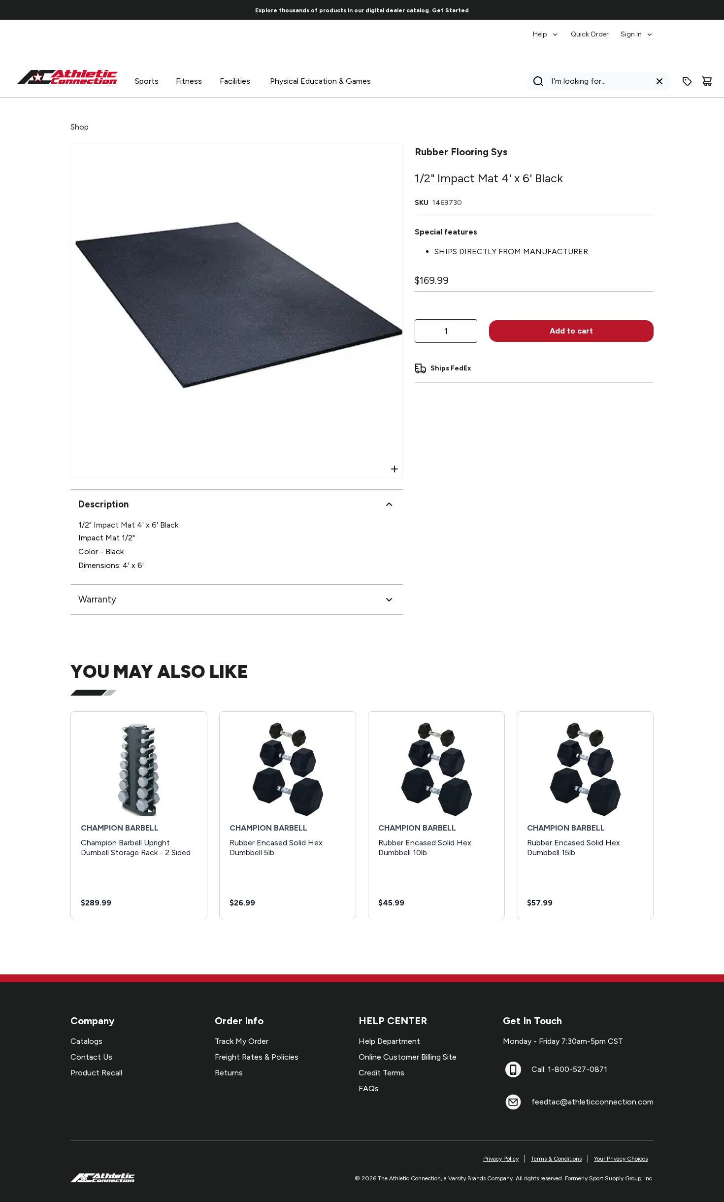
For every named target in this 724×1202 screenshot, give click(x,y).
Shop (79, 127)
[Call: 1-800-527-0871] (513, 1069)
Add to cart (571, 330)
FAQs (369, 1088)
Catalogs (86, 1041)
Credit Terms (381, 1072)
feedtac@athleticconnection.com (592, 1101)
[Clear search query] (659, 81)
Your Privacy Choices (621, 1158)
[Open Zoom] (394, 469)
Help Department (389, 1041)
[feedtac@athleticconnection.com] (513, 1102)
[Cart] (707, 81)
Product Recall (96, 1072)
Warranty (97, 599)
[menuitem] (546, 29)
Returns (229, 1072)
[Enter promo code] (687, 81)
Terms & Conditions (556, 1158)
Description (103, 504)
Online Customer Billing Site (408, 1057)
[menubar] (593, 29)
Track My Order (241, 1041)
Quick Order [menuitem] (590, 34)
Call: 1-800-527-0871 (569, 1069)
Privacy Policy (501, 1158)
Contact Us (91, 1057)
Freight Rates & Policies (256, 1057)
